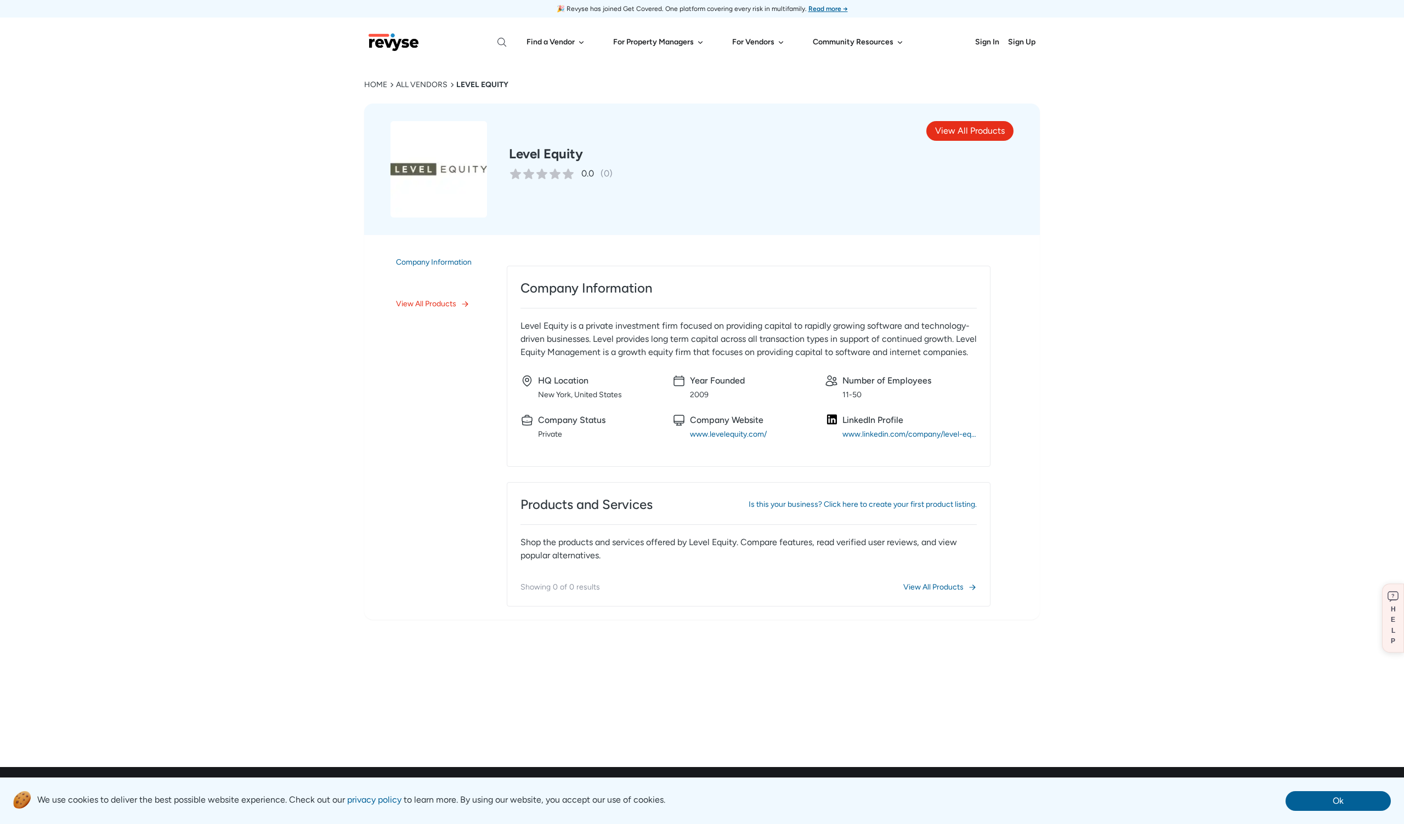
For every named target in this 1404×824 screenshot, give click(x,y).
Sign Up (1021, 42)
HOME (375, 84)
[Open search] (502, 42)
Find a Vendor (550, 42)
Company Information (434, 262)
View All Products (970, 130)
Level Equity (482, 84)
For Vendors (753, 42)
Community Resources (853, 42)
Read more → (828, 9)
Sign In (987, 42)
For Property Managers (653, 42)
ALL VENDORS (422, 84)
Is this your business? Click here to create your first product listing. (863, 504)
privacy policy (374, 799)
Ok (1338, 801)
